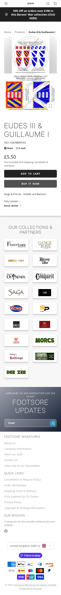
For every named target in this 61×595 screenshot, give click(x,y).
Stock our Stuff (13, 454)
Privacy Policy (12, 502)
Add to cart (30, 173)
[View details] (16, 245)
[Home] (30, 4)
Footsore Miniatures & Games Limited (35, 585)
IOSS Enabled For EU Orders (21, 496)
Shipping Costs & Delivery (20, 491)
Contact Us (11, 460)
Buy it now (30, 183)
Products (20, 32)
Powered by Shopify (31, 588)
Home (7, 32)
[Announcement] (30, 14)
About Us (10, 443)
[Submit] (52, 423)
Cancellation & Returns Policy (22, 479)
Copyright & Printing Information (24, 508)
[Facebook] (6, 531)
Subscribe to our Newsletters (22, 466)
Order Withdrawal (15, 485)
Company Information (18, 448)
